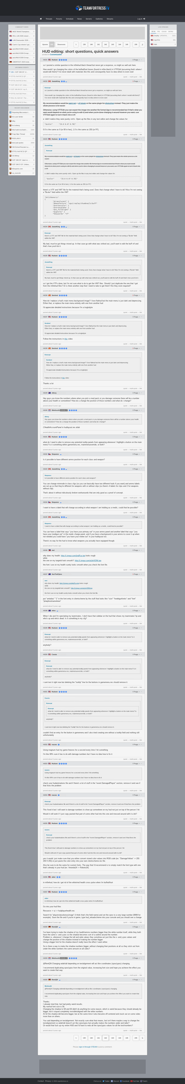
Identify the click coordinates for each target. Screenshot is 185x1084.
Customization (56, 55)
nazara (54, 744)
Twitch (145, 1081)
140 (91, 44)
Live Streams (163, 27)
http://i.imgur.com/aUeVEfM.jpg (88, 560)
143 (112, 44)
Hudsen (55, 60)
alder (54, 877)
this (65, 339)
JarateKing (56, 81)
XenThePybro (57, 574)
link (141, 77)
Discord (116, 1081)
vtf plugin (82, 103)
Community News (21, 27)
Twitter (107, 1081)
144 (119, 44)
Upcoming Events (21, 67)
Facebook (125, 1081)
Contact (41, 1081)
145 (126, 44)
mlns (54, 610)
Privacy (48, 1081)
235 (136, 44)
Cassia (54, 654)
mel (53, 550)
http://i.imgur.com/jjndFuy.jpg (73, 556)
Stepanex (55, 454)
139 (84, 44)
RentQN (55, 927)
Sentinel (55, 295)
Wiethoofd (56, 410)
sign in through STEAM (88, 1047)
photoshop (109, 103)
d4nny (54, 393)
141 (98, 44)
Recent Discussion (22, 108)
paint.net (72, 103)
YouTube (136, 1081)
